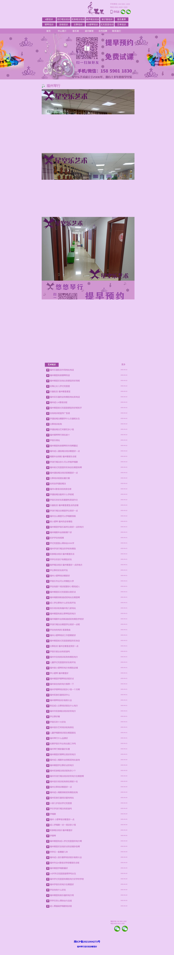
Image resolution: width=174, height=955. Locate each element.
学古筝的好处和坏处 (59, 801)
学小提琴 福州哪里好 (59, 904)
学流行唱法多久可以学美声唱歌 (64, 693)
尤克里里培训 (107, 24)
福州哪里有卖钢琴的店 (60, 606)
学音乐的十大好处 (58, 953)
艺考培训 (121, 24)
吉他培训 (63, 24)
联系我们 (116, 31)
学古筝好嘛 (55, 948)
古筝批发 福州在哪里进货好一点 (64, 877)
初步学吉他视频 (57, 769)
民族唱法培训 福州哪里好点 (62, 785)
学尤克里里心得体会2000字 (62, 774)
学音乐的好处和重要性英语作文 (64, 731)
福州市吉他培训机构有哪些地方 (64, 888)
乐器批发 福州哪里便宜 (60, 623)
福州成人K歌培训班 (58, 633)
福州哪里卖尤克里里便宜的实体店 (65, 872)
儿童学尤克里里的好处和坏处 (63, 893)
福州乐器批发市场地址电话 (62, 601)
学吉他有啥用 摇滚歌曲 (60, 861)
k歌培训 (49, 19)
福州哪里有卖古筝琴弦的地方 (63, 845)
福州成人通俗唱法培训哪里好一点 (65, 682)
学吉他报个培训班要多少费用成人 (65, 818)
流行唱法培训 (63, 19)
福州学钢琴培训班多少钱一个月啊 (65, 921)
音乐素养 (121, 19)
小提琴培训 (92, 24)
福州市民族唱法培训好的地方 (63, 942)
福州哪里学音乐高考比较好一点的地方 (67, 758)
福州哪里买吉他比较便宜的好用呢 (65, 612)
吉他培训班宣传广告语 (60, 644)
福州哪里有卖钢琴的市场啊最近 (64, 677)
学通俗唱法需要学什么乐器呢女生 (65, 650)
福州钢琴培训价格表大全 (61, 931)
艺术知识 (52, 596)
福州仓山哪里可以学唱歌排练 (63, 747)
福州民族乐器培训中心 (60, 926)
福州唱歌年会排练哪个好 (61, 763)
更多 (123, 596)
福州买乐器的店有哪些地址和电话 (65, 628)
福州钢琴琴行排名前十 (60, 666)
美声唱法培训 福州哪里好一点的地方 (66, 796)
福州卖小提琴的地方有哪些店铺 (64, 899)
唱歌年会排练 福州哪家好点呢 (63, 688)
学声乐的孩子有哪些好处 (61, 791)
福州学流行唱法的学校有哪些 (63, 780)
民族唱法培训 (78, 19)
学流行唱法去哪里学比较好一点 (64, 742)
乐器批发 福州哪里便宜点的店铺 (64, 736)
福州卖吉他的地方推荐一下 (62, 915)
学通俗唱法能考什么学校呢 (62, 726)
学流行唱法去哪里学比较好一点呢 (65, 856)
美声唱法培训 (92, 19)
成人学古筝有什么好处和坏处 (63, 834)
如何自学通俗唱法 (58, 715)
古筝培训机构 (56, 655)
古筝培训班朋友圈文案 (60, 709)
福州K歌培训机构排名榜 (60, 720)
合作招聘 (103, 31)
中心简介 (62, 31)
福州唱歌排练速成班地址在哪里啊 (65, 828)
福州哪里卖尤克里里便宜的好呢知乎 (66, 639)
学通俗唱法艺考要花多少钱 (62, 661)
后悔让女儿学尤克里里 (60, 617)
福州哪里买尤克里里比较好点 (63, 823)
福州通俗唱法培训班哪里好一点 (64, 704)
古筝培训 (78, 24)
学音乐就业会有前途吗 (60, 883)
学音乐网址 (55, 671)
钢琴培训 (49, 24)
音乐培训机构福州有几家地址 (63, 839)
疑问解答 (89, 31)
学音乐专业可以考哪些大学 (62, 812)
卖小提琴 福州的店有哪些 (61, 753)
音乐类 (75, 31)
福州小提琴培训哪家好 (60, 807)
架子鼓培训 (107, 19)
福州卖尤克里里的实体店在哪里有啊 (66, 698)
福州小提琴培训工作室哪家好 (63, 866)
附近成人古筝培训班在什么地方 (64, 937)
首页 (48, 31)
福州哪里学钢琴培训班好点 (62, 910)
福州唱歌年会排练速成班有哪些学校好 (67, 850)
